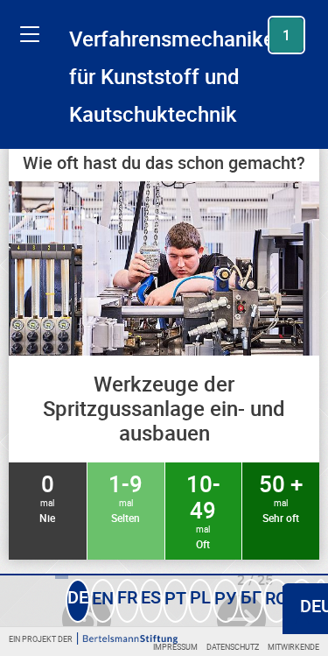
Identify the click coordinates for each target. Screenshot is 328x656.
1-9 (125, 497)
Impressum (175, 646)
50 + (281, 497)
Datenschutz (232, 646)
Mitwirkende (293, 646)
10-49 (203, 510)
